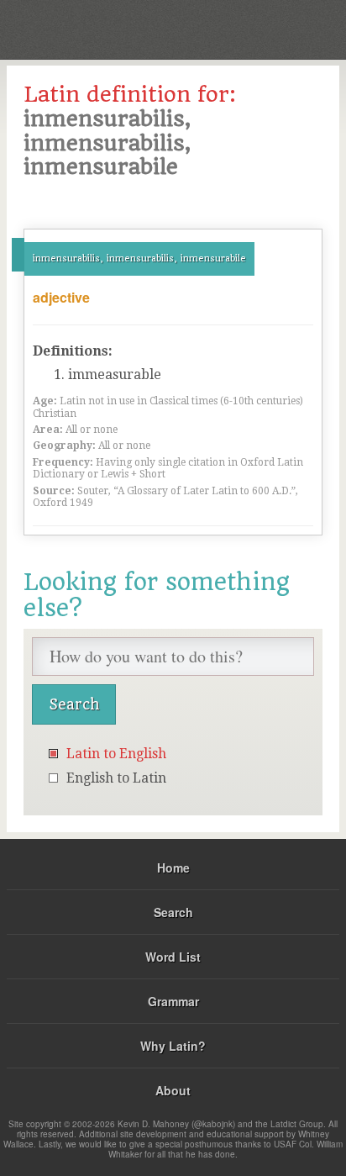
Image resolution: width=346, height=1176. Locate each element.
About (173, 1090)
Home (173, 867)
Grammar (173, 1001)
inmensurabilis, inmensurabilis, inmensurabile (139, 258)
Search (173, 912)
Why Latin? (173, 1045)
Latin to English (116, 754)
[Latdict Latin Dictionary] (291, 28)
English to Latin (116, 778)
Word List (173, 956)
